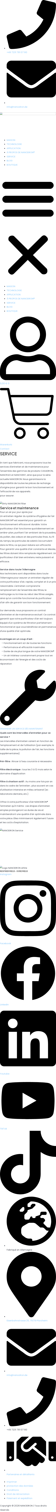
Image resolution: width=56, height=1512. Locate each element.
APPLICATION (14, 148)
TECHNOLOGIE (14, 144)
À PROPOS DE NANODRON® (21, 152)
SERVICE (11, 156)
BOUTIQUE (12, 164)
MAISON (11, 140)
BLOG (10, 160)
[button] (28, 227)
